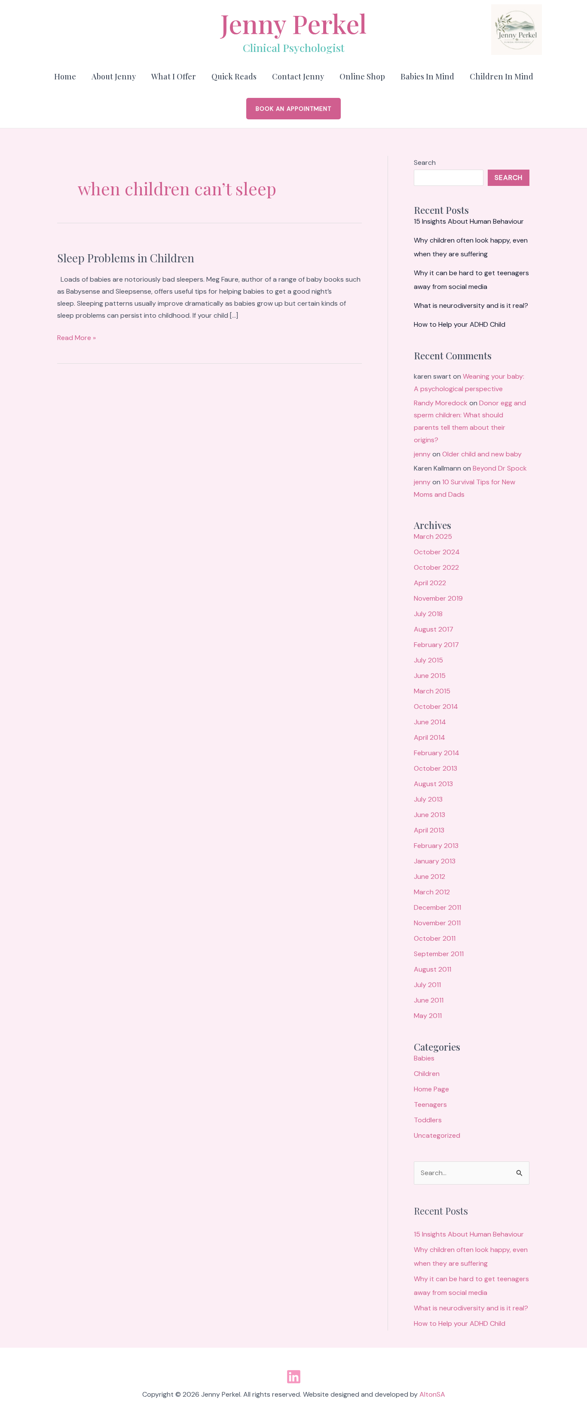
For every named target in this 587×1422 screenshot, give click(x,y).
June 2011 (428, 1000)
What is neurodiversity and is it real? (471, 305)
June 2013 (429, 814)
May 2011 (428, 1015)
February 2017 (436, 644)
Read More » (76, 337)
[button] (293, 108)
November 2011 (437, 922)
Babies (424, 1058)
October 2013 (435, 768)
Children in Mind (501, 76)
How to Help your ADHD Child (459, 324)
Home (65, 76)
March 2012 (432, 891)
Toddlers (428, 1119)
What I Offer (173, 76)
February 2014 (436, 752)
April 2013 (429, 830)
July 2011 (427, 984)
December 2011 (437, 907)
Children (427, 1073)
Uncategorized (437, 1135)
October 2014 (436, 706)
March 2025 (433, 536)
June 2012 (429, 876)
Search (425, 162)
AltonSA (432, 1394)
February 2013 (436, 845)
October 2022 (436, 567)
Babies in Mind (427, 76)
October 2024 (437, 551)
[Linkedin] (293, 1376)
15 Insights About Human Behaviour (469, 221)
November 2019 (438, 598)
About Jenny (114, 76)
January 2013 (435, 861)
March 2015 (432, 691)
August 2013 (433, 783)
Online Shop (362, 76)
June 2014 (430, 721)
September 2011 (439, 953)
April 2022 (430, 582)
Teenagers (430, 1104)
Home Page (431, 1089)
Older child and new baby (482, 454)
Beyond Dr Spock (500, 468)
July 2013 (428, 799)
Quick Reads (234, 76)
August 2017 (433, 629)
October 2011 (435, 938)
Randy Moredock (441, 402)
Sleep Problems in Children (125, 257)
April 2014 (429, 737)
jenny (422, 454)
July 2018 (428, 613)
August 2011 (432, 969)
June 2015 (430, 675)
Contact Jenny (298, 76)
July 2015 (428, 660)
